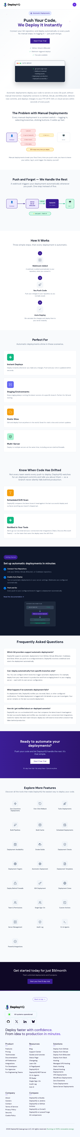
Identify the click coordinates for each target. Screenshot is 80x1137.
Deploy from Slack (60, 1058)
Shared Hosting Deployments (59, 1070)
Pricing (8, 1052)
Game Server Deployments (63, 1086)
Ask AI (31, 1087)
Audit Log (33, 1084)
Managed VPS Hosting (61, 1063)
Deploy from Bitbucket (61, 1055)
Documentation (11, 1058)
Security (8, 1112)
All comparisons (35, 1115)
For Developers (11, 1066)
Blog (31, 1049)
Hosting (56, 1060)
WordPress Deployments (62, 1078)
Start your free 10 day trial (40, 981)
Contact (8, 1104)
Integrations (10, 1063)
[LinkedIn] (25, 1022)
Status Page (33, 1058)
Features (8, 1049)
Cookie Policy (10, 1115)
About (7, 1098)
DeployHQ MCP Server (37, 1072)
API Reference (10, 1060)
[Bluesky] (33, 1022)
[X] (17, 1022)
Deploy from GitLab (60, 1052)
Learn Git (32, 1063)
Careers (8, 1101)
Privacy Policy (10, 1109)
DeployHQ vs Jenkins (37, 1101)
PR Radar (32, 1078)
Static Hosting (58, 1066)
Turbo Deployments (60, 1084)
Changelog (33, 1060)
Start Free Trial (40, 41)
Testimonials (10, 1055)
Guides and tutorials (37, 1055)
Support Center (35, 1052)
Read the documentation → (14, 597)
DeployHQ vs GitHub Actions (37, 1105)
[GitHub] (8, 1022)
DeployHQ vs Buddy (36, 1098)
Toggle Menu (74, 4)
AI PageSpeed (34, 1066)
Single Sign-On (35, 1081)
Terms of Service (11, 1107)
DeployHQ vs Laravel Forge (39, 1112)
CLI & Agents (34, 1075)
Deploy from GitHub (60, 1049)
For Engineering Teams (14, 1072)
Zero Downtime (59, 1081)
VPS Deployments (60, 1075)
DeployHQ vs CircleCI (37, 1109)
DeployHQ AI (34, 1069)
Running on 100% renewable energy (60, 1129)
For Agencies (10, 1069)
